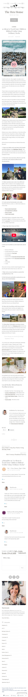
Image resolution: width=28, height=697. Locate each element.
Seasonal (4, 670)
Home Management (6, 655)
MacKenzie (17, 36)
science (3, 667)
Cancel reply (22, 553)
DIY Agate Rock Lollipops (11, 210)
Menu (14, 20)
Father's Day (4, 652)
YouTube (14, 253)
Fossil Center (8, 399)
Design (3, 640)
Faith (3, 646)
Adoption (4, 625)
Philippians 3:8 (16, 326)
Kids (3, 661)
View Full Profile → (6, 617)
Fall (2, 649)
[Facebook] (10, 577)
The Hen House (14, 12)
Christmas (4, 634)
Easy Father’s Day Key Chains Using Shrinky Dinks (13, 448)
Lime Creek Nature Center (11, 396)
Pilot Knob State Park (10, 394)
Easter (3, 643)
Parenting (4, 664)
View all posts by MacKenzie (17, 423)
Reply (3, 482)
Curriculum (4, 637)
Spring (3, 673)
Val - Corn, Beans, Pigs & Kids (16, 468)
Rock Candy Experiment (10, 208)
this (9, 219)
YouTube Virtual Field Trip (18, 256)
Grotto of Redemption (10, 392)
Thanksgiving (5, 679)
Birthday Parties (5, 631)
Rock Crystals (8, 212)
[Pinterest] (14, 577)
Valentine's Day (5, 682)
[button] (6, 112)
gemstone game (5, 349)
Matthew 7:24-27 (17, 149)
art (2, 628)
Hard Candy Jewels (9, 214)
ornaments (7, 220)
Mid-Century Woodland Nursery (16, 454)
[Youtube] (17, 577)
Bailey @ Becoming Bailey (15, 512)
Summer (14, 26)
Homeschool (4, 658)
